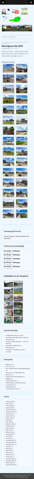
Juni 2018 (8, 436)
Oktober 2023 (9, 401)
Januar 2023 (9, 408)
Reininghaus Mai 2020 (12, 46)
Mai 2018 (8, 438)
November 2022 (10, 409)
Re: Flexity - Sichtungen (12, 251)
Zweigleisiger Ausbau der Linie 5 (14, 335)
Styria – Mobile (16, 475)
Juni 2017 (8, 446)
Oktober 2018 (9, 434)
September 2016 (10, 464)
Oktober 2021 (9, 414)
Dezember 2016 (10, 458)
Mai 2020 (8, 420)
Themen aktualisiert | (21, 236)
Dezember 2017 (10, 440)
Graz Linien (12, 42)
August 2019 (9, 428)
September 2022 (10, 412)
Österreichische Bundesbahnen (14, 376)
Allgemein (5, 42)
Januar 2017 (9, 456)
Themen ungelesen (9, 236)
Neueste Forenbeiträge (15, 246)
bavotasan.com (24, 477)
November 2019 (10, 424)
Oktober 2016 (9, 462)
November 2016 (10, 460)
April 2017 (8, 450)
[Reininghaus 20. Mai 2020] (8, 68)
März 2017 (9, 452)
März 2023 (9, 403)
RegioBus (8, 378)
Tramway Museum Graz (12, 389)
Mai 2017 (8, 448)
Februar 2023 (9, 405)
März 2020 (9, 422)
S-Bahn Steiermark (11, 380)
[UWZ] (15, 21)
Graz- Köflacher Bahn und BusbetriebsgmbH (18, 368)
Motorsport (9, 374)
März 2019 (9, 430)
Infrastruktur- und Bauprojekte (14, 372)
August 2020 (9, 418)
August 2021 (9, 416)
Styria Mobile (6, 48)
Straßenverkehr (10, 387)
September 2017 (10, 444)
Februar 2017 (9, 454)
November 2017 (10, 442)
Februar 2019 (9, 432)
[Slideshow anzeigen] (8, 62)
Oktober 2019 (9, 426)
